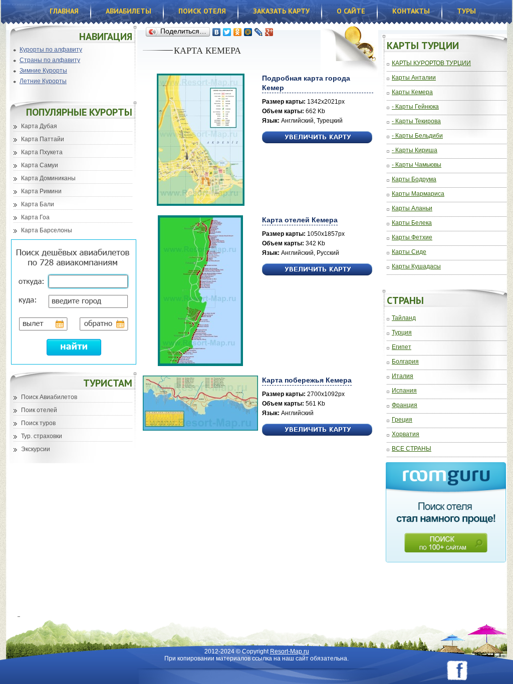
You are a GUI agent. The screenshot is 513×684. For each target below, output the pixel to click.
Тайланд (404, 318)
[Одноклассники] (237, 32)
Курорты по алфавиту (51, 49)
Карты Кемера (412, 92)
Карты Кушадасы (416, 266)
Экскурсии (35, 449)
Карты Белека (412, 223)
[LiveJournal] (258, 32)
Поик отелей (39, 410)
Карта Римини (41, 191)
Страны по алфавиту (50, 60)
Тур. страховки (41, 436)
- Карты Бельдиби (417, 136)
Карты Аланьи (412, 208)
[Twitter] (227, 32)
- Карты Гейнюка (415, 107)
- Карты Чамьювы (416, 165)
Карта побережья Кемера (307, 380)
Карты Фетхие (412, 237)
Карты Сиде (409, 252)
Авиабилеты (128, 11)
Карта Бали (37, 204)
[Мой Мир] (248, 32)
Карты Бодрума (414, 179)
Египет (401, 347)
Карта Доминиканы (48, 178)
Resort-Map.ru (289, 651)
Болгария (405, 362)
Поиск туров (38, 423)
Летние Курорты (43, 81)
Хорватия (405, 434)
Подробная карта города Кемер (306, 83)
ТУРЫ (466, 11)
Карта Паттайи (42, 139)
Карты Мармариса (418, 194)
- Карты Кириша (414, 150)
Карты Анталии (414, 78)
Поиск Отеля (202, 11)
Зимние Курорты (43, 70)
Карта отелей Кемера (300, 220)
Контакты (411, 11)
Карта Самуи (39, 165)
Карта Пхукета (42, 152)
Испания (404, 391)
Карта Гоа (35, 217)
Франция (404, 405)
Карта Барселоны (46, 230)
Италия (402, 376)
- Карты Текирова (416, 121)
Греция (402, 420)
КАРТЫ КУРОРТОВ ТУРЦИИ (431, 63)
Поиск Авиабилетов (49, 397)
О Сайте (351, 11)
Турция (402, 332)
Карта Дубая (39, 126)
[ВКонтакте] (216, 32)
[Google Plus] (269, 32)
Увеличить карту (317, 137)
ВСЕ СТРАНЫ (411, 449)
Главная (64, 11)
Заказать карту (281, 11)
